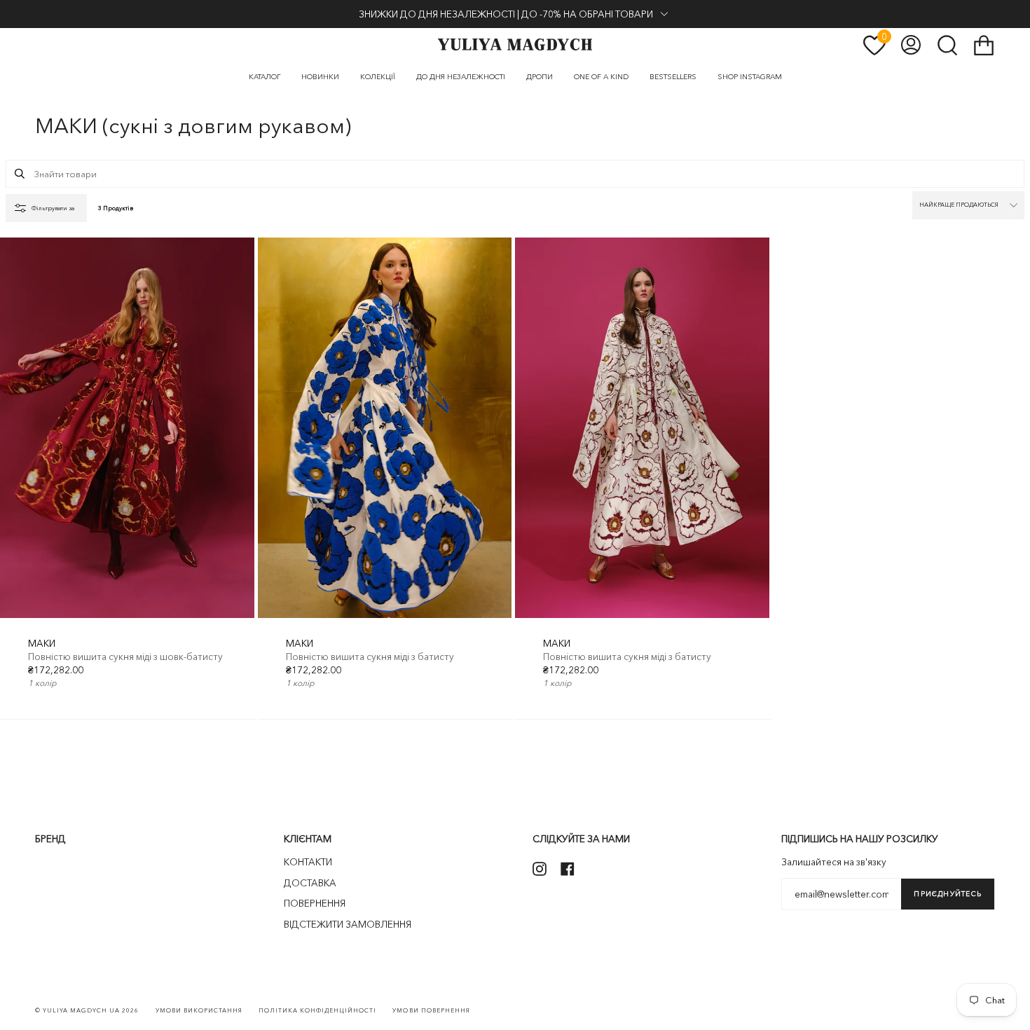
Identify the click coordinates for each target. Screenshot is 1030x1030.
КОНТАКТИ (308, 861)
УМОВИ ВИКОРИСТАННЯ (199, 1010)
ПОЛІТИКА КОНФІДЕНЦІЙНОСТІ (318, 1010)
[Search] (20, 174)
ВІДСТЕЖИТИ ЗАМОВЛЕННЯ (347, 924)
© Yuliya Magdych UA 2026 (87, 1010)
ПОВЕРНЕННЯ (314, 903)
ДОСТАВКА (310, 882)
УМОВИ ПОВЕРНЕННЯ (430, 1010)
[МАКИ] (127, 428)
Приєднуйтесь (948, 893)
